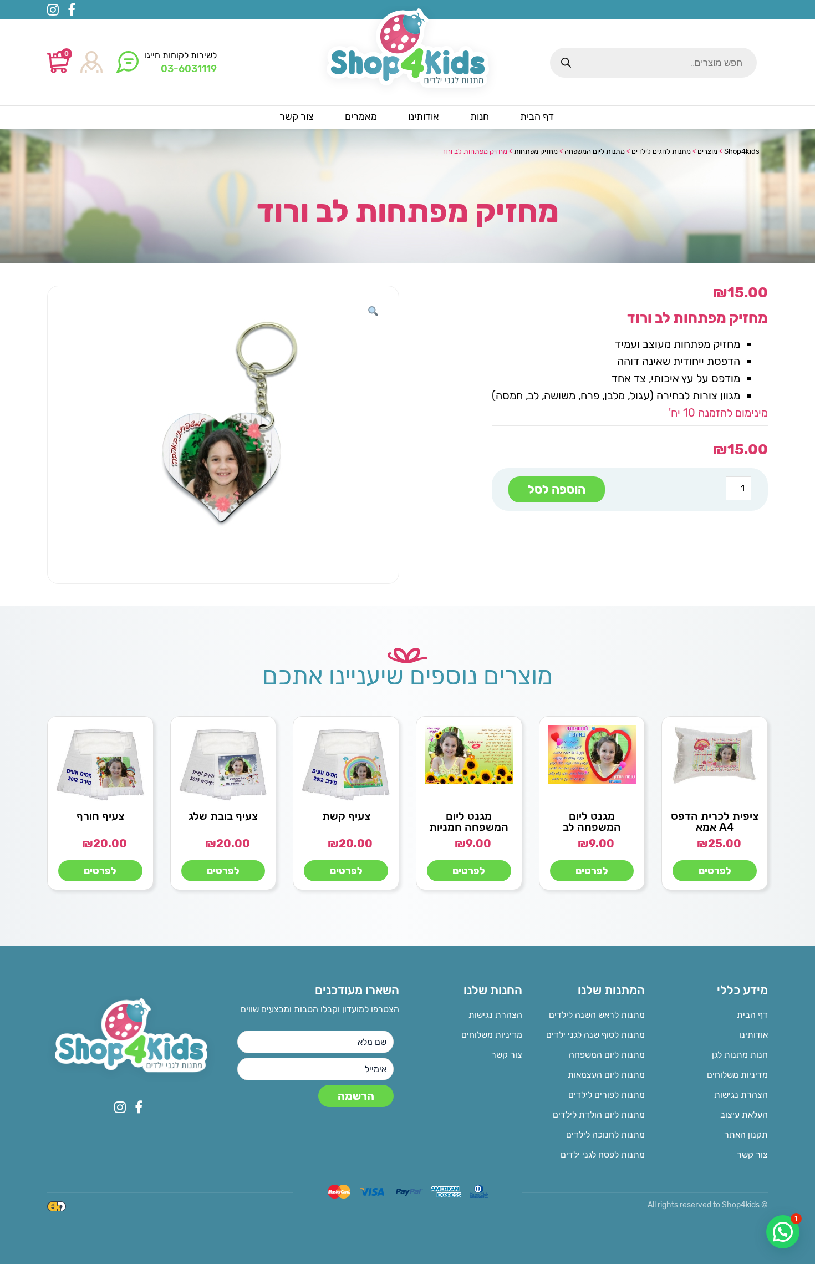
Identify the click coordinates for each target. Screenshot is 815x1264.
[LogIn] (91, 63)
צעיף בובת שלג (223, 816)
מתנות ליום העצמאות (606, 1074)
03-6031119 (189, 69)
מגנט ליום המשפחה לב (592, 821)
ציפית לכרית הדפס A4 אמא (714, 821)
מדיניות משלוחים (737, 1074)
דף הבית (752, 1014)
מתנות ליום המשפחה (607, 1054)
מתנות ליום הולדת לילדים (599, 1114)
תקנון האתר (746, 1134)
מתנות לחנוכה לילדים (605, 1134)
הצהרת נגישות (741, 1094)
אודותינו (753, 1034)
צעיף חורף (100, 816)
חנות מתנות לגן (740, 1054)
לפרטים (715, 871)
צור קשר (752, 1154)
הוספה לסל (556, 489)
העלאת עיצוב (744, 1114)
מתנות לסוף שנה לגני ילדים (595, 1034)
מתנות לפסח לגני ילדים (603, 1154)
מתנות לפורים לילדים (606, 1094)
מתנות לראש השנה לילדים (597, 1014)
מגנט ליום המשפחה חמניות (468, 821)
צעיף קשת (346, 816)
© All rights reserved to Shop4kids (708, 1205)
